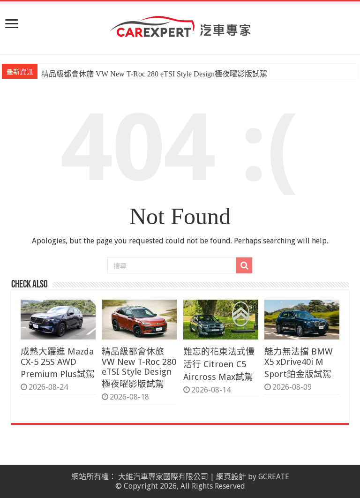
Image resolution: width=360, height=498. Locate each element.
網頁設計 (231, 476)
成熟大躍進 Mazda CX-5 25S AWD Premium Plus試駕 (58, 363)
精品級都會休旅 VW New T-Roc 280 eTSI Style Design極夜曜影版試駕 (154, 74)
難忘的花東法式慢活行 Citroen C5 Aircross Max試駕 (219, 364)
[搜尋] (244, 265)
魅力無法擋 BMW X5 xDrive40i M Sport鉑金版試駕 (298, 363)
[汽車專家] (180, 25)
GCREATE (273, 476)
